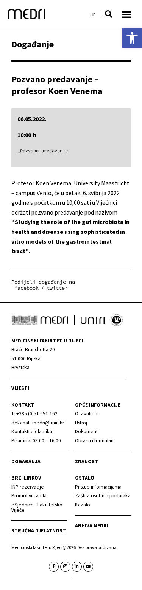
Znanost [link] (86, 461)
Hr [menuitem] (92, 14)
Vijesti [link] (20, 388)
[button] (108, 14)
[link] (132, 38)
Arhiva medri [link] (91, 525)
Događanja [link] (26, 461)
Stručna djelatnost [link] (38, 530)
